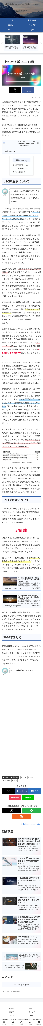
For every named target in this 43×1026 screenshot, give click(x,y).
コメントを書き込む (21, 985)
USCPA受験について (22, 165)
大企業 (11, 1008)
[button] (38, 586)
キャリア (31, 1012)
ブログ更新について (22, 168)
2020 (24, 777)
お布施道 (7, 781)
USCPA (7, 777)
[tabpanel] (12, 43)
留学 (31, 1015)
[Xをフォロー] (11, 810)
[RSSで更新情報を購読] (21, 816)
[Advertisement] (21, 705)
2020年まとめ (20, 172)
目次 (18, 160)
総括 (15, 781)
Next (41, 43)
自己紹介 (16, 777)
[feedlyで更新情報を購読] (31, 810)
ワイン (11, 1015)
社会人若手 (32, 1008)
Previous (2, 43)
